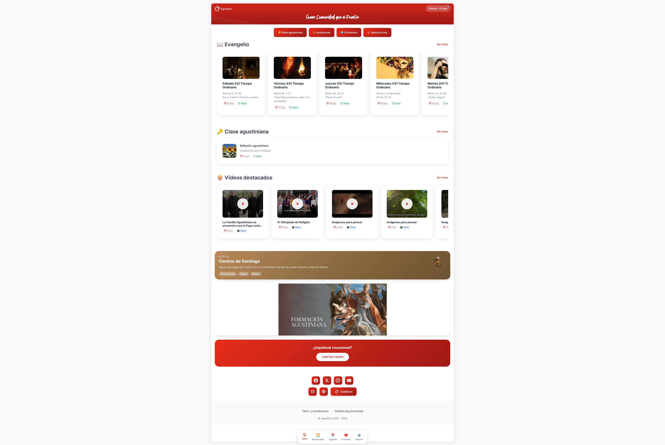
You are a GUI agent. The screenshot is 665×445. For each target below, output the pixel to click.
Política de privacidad (349, 411)
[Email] (312, 391)
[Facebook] (316, 380)
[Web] (324, 391)
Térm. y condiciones (315, 411)
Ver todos (442, 44)
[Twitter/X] (327, 380)
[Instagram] (338, 380)
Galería (255, 274)
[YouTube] (349, 380)
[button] (332, 262)
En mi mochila (228, 274)
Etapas (243, 274)
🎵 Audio (242, 103)
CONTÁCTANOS (332, 357)
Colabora (346, 391)
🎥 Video (241, 230)
